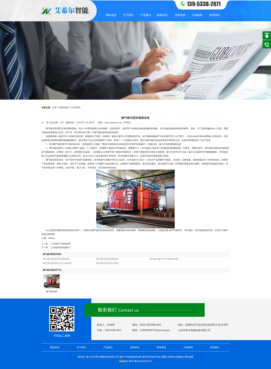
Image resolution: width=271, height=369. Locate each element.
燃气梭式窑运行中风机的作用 (164, 259)
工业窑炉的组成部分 (61, 247)
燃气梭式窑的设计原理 (107, 263)
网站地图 (189, 357)
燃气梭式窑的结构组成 (107, 259)
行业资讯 (76, 107)
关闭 (127, 122)
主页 (54, 107)
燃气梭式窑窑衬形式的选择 (56, 259)
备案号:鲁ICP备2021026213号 (137, 361)
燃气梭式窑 (51, 291)
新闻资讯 (64, 107)
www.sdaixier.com (113, 122)
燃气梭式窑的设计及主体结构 (57, 263)
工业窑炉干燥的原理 (61, 243)
